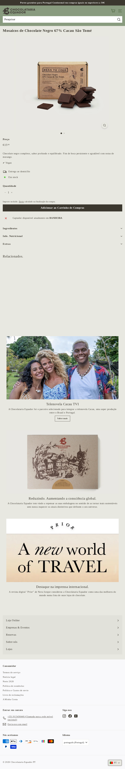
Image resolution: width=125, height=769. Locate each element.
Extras (7, 244)
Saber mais (62, 418)
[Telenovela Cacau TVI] (62, 367)
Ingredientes (10, 228)
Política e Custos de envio (16, 690)
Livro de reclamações (13, 695)
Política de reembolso (13, 686)
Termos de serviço (12, 672)
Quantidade (9, 186)
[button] (115, 763)
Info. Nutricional (13, 236)
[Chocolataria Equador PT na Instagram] (64, 716)
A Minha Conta (10, 699)
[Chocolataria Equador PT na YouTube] (76, 716)
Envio (21, 201)
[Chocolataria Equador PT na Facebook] (70, 716)
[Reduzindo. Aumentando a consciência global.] (62, 462)
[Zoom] (105, 125)
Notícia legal (9, 677)
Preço (6, 139)
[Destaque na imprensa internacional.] (62, 550)
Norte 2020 (8, 681)
